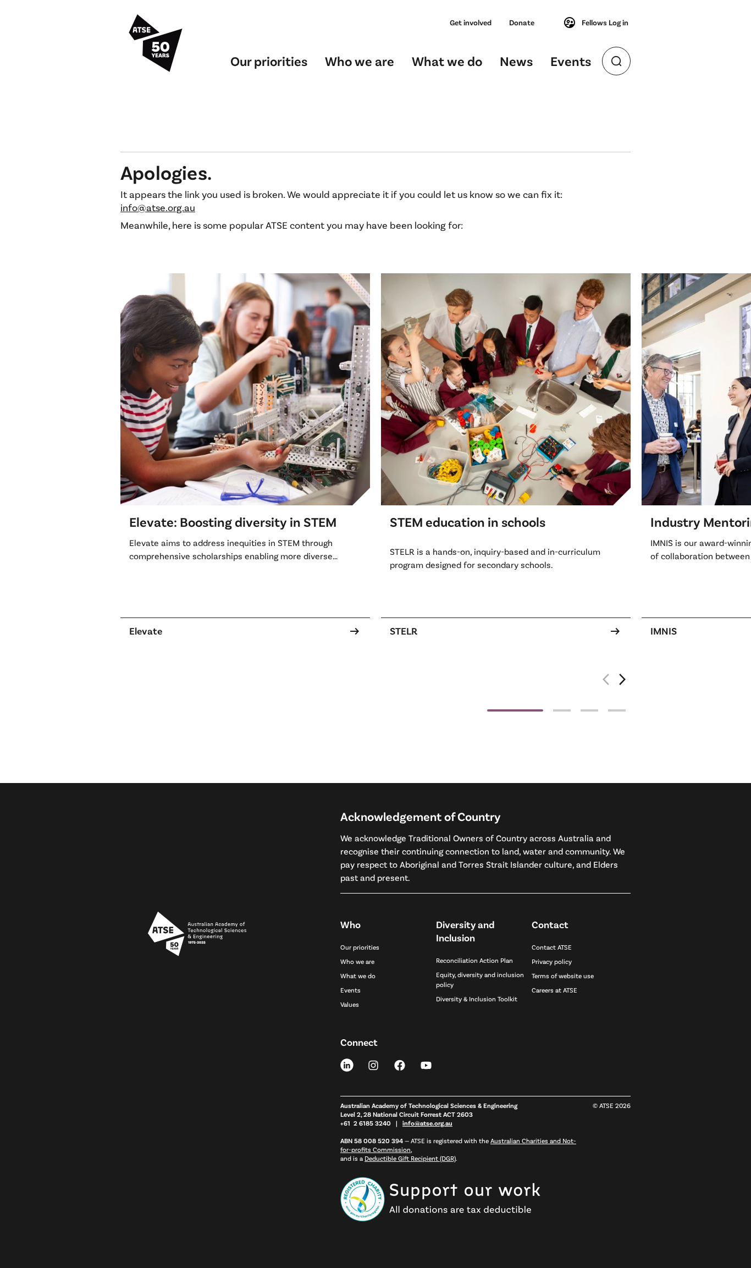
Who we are (359, 61)
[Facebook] (399, 1064)
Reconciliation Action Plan (474, 960)
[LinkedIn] (347, 1064)
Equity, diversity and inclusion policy (480, 979)
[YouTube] (426, 1064)
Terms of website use (563, 975)
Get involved (471, 22)
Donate (521, 22)
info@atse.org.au (157, 207)
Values (349, 1004)
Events (570, 61)
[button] (623, 685)
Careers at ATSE (554, 990)
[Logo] (197, 1056)
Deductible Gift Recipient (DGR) (410, 1158)
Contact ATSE (552, 947)
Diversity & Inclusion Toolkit (476, 998)
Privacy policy (552, 961)
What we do (447, 61)
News (516, 61)
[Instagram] (373, 1064)
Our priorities (268, 61)
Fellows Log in (605, 22)
